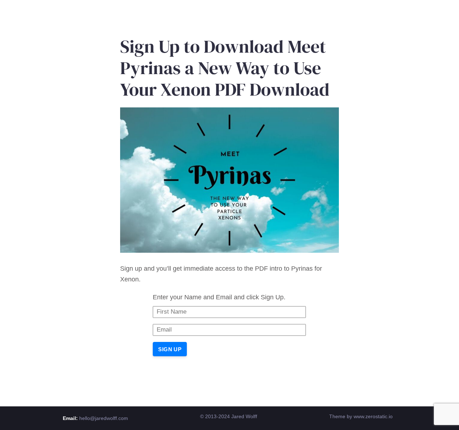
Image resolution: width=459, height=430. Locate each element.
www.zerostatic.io (373, 416)
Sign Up (169, 349)
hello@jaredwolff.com (103, 418)
